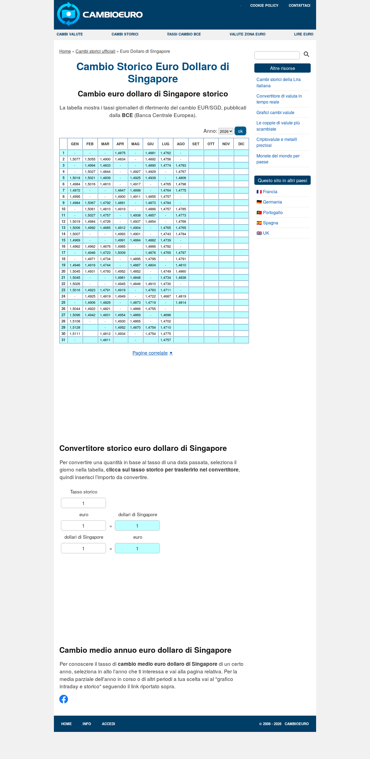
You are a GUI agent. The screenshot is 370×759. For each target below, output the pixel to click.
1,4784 (165, 202)
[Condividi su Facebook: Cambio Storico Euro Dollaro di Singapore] (63, 701)
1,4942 (90, 314)
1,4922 (90, 308)
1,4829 (105, 302)
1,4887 (135, 264)
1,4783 (181, 165)
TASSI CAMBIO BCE (184, 34)
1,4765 (165, 183)
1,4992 (90, 227)
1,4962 (75, 246)
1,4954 (120, 314)
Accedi (108, 723)
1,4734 (105, 258)
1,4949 (120, 296)
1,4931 (90, 271)
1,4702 (165, 321)
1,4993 (120, 233)
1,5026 (75, 283)
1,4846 (135, 283)
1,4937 (135, 221)
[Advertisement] (152, 400)
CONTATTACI (299, 5)
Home (65, 51)
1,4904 (135, 227)
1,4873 (135, 302)
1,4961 (120, 277)
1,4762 (165, 152)
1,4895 (135, 258)
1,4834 (120, 159)
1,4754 (150, 327)
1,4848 (135, 277)
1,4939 (150, 177)
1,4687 (165, 296)
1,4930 (120, 321)
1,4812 (105, 333)
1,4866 (135, 308)
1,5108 (75, 321)
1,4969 (75, 240)
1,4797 (181, 252)
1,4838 (181, 277)
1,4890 (150, 165)
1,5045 (75, 271)
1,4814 (181, 302)
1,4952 (120, 271)
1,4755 (150, 308)
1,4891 (120, 202)
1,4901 (135, 233)
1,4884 (135, 240)
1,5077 (75, 159)
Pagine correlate (152, 352)
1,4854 (150, 221)
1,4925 (90, 296)
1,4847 (120, 190)
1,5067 (90, 202)
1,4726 (105, 221)
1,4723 (105, 252)
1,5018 (75, 177)
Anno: (210, 130)
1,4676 (105, 246)
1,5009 (120, 252)
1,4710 (165, 327)
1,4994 (90, 165)
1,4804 (150, 264)
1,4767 (181, 171)
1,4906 (90, 302)
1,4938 (135, 215)
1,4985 (120, 246)
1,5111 (75, 333)
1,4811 (105, 339)
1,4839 (105, 177)
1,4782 (165, 246)
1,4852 (135, 271)
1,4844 (105, 171)
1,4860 (181, 271)
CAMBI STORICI (125, 34)
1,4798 (181, 183)
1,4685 (105, 227)
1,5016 (75, 289)
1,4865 (135, 321)
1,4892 (150, 159)
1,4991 (120, 240)
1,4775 (165, 333)
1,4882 (150, 240)
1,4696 (165, 314)
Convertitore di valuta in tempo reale (279, 99)
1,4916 (90, 264)
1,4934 (120, 333)
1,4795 (150, 258)
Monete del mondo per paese (278, 159)
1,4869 (135, 314)
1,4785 (181, 208)
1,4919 (120, 208)
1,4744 (105, 264)
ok (240, 131)
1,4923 (90, 289)
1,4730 (165, 283)
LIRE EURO (303, 34)
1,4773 (181, 215)
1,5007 (75, 233)
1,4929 (150, 171)
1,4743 (165, 233)
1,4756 (165, 159)
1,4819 (105, 296)
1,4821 (105, 308)
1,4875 (120, 152)
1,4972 (75, 190)
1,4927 (135, 171)
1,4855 (150, 196)
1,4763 (150, 289)
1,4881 (150, 152)
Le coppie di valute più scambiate (278, 125)
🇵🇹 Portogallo (270, 212)
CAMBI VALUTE (70, 34)
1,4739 (165, 240)
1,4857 (150, 215)
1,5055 (90, 159)
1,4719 (150, 302)
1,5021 (90, 177)
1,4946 (75, 264)
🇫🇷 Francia (267, 191)
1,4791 (105, 289)
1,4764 (165, 190)
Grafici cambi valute (275, 112)
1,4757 (105, 215)
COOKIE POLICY (264, 5)
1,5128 (75, 327)
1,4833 (105, 165)
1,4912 (120, 227)
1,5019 (75, 221)
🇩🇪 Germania (269, 202)
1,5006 (75, 227)
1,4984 (75, 183)
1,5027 (90, 171)
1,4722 (150, 296)
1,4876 (150, 252)
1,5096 (75, 314)
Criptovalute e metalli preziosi (277, 142)
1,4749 (165, 271)
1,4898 (135, 190)
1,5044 (75, 308)
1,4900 (105, 159)
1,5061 (90, 208)
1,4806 (181, 177)
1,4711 (165, 289)
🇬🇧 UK (263, 233)
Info (87, 723)
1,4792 (105, 202)
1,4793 (105, 271)
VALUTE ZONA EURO (247, 34)
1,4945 (120, 283)
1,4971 (90, 258)
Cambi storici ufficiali (95, 51)
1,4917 (135, 183)
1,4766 (181, 221)
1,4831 (105, 314)
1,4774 (165, 165)
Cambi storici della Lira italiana (279, 82)
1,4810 (105, 183)
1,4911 (135, 196)
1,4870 (135, 327)
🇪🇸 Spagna (267, 222)
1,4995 (75, 196)
